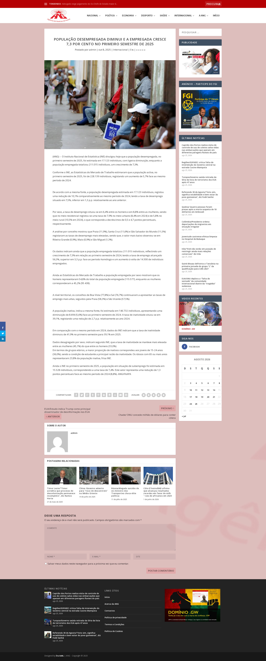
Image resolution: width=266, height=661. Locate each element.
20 (208, 397)
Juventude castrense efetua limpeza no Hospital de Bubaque (199, 237)
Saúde (163, 16)
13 (208, 390)
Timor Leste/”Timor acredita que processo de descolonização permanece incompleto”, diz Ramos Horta (61, 493)
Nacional (92, 16)
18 (196, 397)
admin (92, 49)
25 (196, 404)
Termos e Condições (114, 624)
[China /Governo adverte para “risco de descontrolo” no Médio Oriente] (94, 475)
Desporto (147, 16)
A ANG (202, 16)
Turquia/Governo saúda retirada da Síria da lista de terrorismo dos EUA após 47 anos (199, 179)
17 (191, 397)
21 (214, 397)
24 (191, 404)
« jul (184, 416)
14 (214, 390)
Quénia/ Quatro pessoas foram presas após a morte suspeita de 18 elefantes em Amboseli (199, 209)
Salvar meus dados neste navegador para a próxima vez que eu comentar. (88, 563)
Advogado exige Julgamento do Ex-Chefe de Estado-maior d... (89, 3)
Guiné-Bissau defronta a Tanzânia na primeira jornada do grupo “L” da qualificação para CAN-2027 (200, 266)
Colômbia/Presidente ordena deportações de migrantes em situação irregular (196, 224)
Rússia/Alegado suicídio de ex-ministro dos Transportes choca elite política (125, 492)
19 (202, 397)
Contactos (110, 610)
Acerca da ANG (112, 604)
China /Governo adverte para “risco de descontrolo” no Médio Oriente (93, 491)
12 (202, 390)
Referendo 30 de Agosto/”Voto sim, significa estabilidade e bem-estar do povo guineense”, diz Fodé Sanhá (200, 194)
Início (216, 16)
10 (191, 390)
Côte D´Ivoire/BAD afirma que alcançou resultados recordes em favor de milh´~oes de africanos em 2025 (158, 492)
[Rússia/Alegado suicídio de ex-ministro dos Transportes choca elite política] (126, 475)
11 (196, 390)
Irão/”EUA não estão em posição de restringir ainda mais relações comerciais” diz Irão (199, 251)
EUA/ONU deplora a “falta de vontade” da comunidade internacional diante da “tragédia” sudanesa (198, 282)
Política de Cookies (114, 631)
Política (110, 16)
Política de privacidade (115, 617)
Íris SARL (60, 655)
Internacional (183, 16)
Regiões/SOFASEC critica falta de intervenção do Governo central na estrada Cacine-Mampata (198, 165)
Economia (128, 16)
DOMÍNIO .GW (188, 329)
